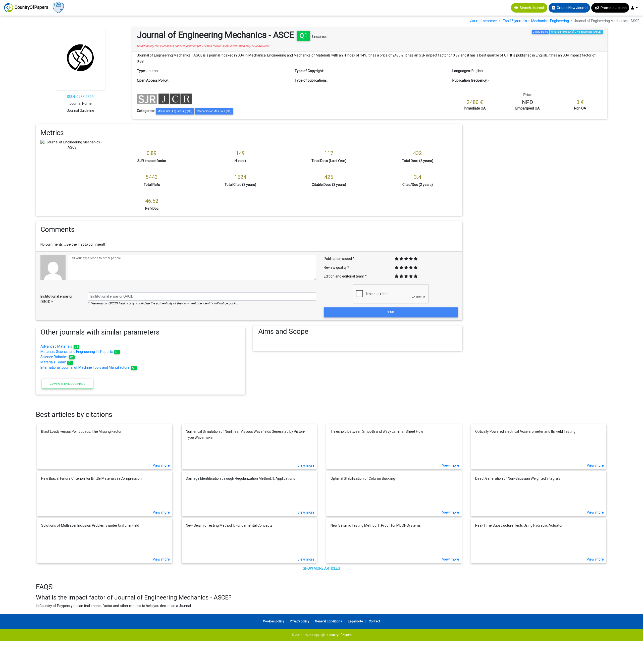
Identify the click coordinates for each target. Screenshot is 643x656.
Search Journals (533, 8)
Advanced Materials (59, 346)
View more (161, 465)
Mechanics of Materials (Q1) (214, 111)
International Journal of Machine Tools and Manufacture (88, 367)
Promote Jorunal (614, 8)
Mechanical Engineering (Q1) (174, 111)
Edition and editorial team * (345, 276)
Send (391, 312)
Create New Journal (572, 8)
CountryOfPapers (339, 635)
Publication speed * (339, 259)
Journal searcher (483, 21)
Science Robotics (57, 357)
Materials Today (56, 362)
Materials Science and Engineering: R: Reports (79, 352)
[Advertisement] (538, 159)
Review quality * (336, 267)
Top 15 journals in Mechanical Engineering (536, 21)
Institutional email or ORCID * (56, 299)
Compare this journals (67, 384)
